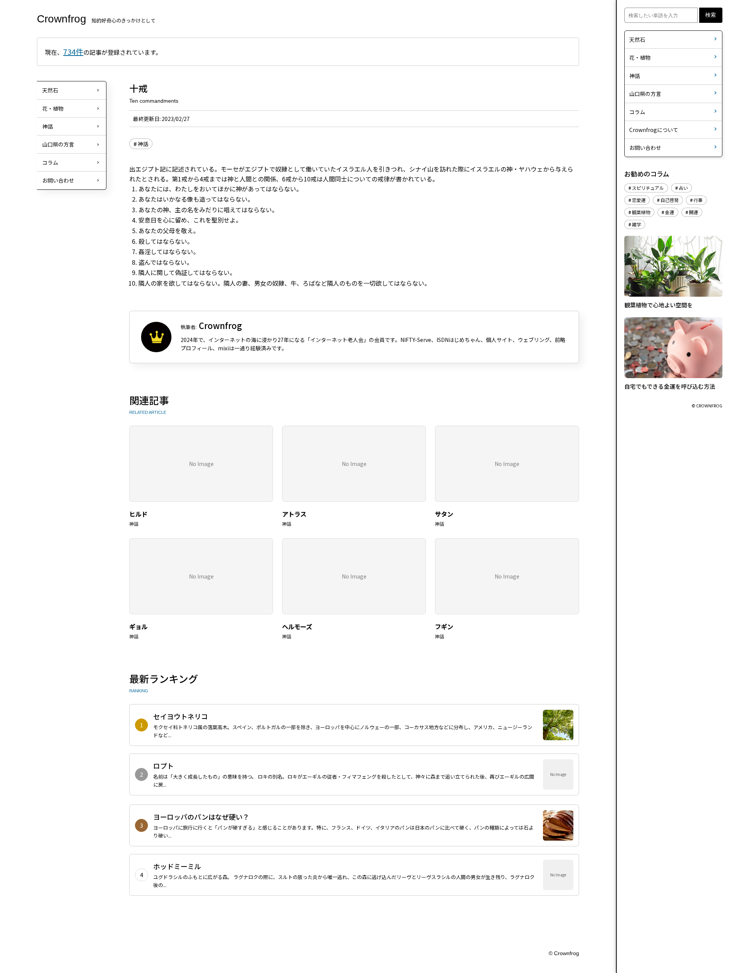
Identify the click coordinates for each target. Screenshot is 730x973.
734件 (73, 51)
